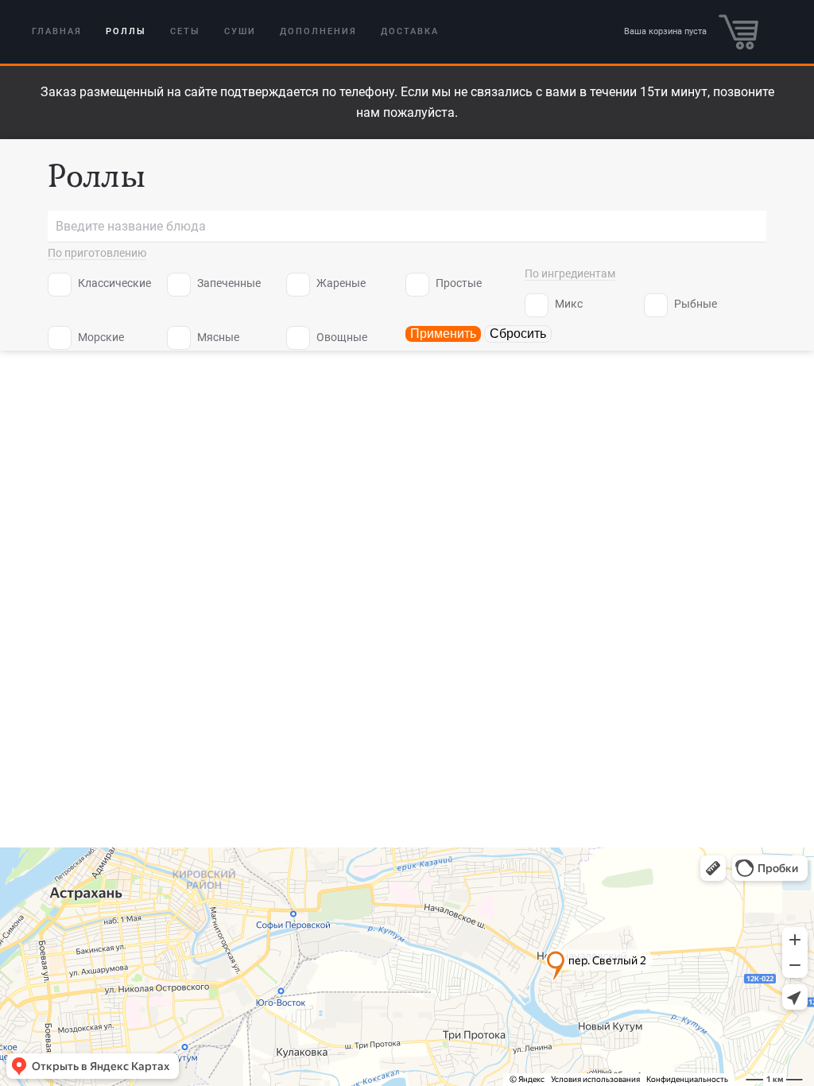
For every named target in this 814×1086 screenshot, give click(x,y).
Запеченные (228, 283)
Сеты (185, 31)
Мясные (217, 337)
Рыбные (694, 303)
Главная (57, 31)
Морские (100, 337)
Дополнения (318, 31)
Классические (113, 283)
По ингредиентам (570, 273)
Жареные (340, 283)
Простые (457, 283)
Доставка (410, 31)
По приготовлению (97, 252)
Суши (240, 31)
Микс (567, 303)
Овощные (340, 337)
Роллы (126, 31)
